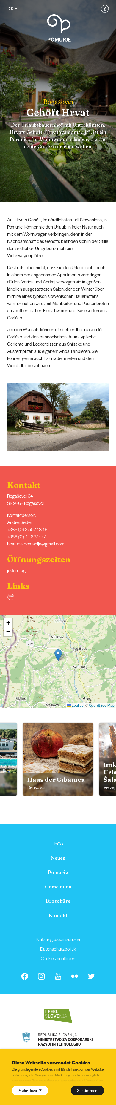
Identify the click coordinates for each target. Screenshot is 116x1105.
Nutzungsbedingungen (58, 939)
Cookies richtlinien (58, 958)
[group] (58, 759)
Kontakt (58, 915)
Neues (58, 858)
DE (10, 8)
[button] (112, 417)
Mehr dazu (27, 1090)
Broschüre (58, 901)
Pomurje (58, 872)
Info (58, 844)
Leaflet (77, 705)
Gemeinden (58, 887)
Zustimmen (87, 1090)
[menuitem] (58, 843)
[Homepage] (59, 28)
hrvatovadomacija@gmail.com (35, 543)
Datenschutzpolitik (58, 948)
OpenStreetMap (102, 705)
